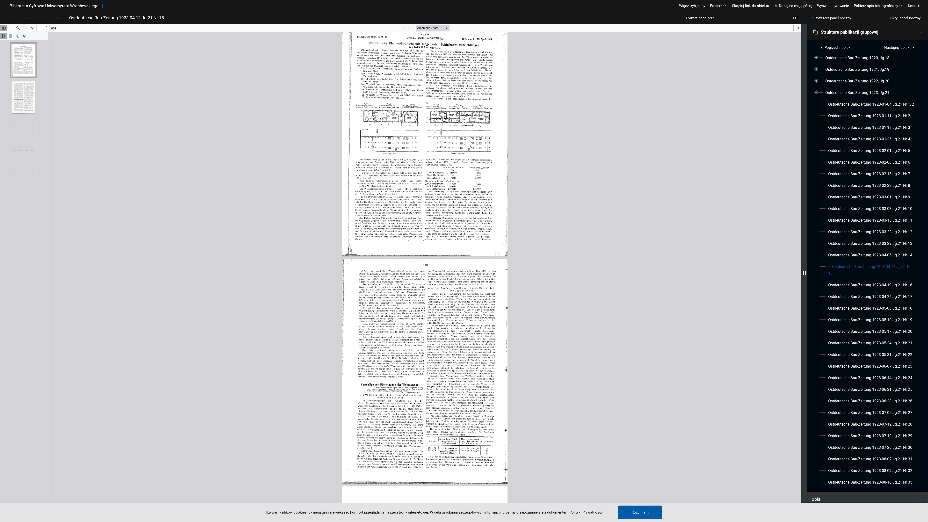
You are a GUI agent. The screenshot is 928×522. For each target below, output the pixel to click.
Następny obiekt (897, 47)
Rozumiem (640, 512)
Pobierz (716, 6)
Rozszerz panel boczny (833, 18)
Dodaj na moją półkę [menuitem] (795, 6)
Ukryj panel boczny (905, 18)
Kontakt (914, 6)
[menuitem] (857, 58)
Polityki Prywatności (585, 512)
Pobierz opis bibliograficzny (876, 6)
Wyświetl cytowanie (833, 6)
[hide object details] (804, 273)
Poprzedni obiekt (838, 47)
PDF (796, 18)
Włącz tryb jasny (692, 6)
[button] (867, 32)
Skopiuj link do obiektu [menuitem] (750, 6)
